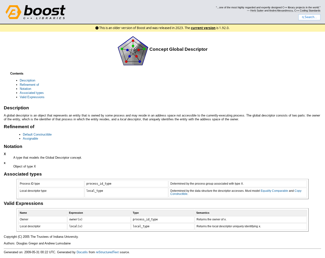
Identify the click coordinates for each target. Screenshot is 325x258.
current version (203, 28)
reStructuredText (107, 252)
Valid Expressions (32, 97)
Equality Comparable (274, 190)
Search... (311, 17)
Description (27, 80)
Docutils (82, 252)
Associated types (32, 93)
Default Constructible (37, 134)
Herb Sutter (257, 10)
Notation (25, 89)
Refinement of (29, 84)
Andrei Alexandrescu (281, 10)
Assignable (30, 138)
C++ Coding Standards (307, 10)
